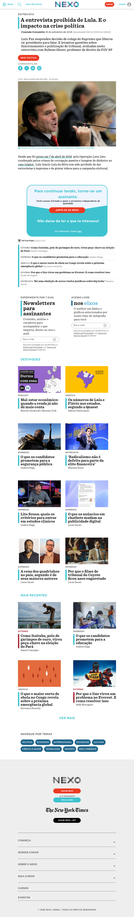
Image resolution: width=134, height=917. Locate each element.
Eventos (24, 897)
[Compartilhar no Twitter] (26, 68)
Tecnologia (53, 749)
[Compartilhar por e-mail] (33, 68)
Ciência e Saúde (31, 749)
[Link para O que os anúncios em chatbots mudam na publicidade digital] (86, 493)
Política (27, 742)
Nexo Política (29, 58)
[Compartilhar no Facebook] (20, 68)
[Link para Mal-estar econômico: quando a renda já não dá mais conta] (39, 379)
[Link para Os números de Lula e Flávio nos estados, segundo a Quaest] (86, 379)
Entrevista (27, 281)
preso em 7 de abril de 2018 (54, 156)
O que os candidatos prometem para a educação (60, 257)
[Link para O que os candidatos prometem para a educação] (94, 615)
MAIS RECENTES (34, 4)
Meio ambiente (87, 749)
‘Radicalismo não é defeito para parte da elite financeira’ (86, 460)
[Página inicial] (67, 4)
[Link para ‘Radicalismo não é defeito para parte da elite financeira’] (86, 436)
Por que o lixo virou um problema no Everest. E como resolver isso (70, 272)
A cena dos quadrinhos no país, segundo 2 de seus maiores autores (40, 575)
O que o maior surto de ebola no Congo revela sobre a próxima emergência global (40, 699)
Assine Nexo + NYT (67, 820)
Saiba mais (40, 240)
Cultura (99, 742)
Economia (43, 742)
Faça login (67, 800)
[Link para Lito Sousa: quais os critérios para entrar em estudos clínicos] (39, 493)
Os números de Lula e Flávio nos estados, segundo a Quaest (86, 403)
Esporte (70, 749)
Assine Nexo (67, 791)
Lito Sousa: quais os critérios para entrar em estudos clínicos (39, 517)
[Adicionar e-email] (54, 340)
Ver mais (67, 718)
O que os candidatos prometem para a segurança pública (38, 460)
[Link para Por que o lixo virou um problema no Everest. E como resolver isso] (94, 673)
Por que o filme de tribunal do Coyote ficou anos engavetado (87, 575)
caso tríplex (26, 164)
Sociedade (82, 742)
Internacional (63, 742)
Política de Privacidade (32, 347)
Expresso (26, 257)
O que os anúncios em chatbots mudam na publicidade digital (86, 517)
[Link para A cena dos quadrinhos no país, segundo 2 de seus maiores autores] (39, 551)
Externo (25, 248)
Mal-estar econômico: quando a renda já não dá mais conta (40, 403)
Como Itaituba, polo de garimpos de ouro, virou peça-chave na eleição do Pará (41, 641)
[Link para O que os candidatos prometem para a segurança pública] (39, 436)
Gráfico (25, 263)
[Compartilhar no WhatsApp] (39, 68)
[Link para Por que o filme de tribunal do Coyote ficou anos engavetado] (86, 551)
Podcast (23, 395)
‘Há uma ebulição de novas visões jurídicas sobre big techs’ (69, 281)
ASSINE (109, 4)
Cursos (23, 888)
